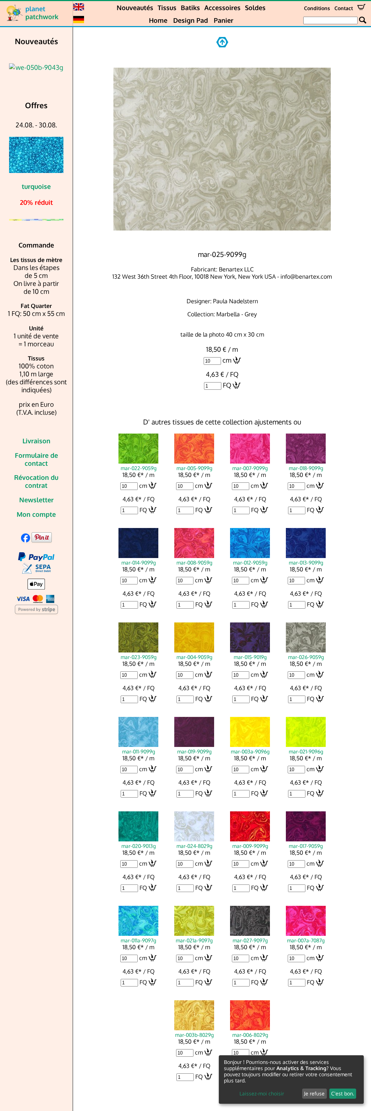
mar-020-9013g (138, 845)
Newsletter (36, 500)
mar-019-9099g (194, 751)
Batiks (190, 8)
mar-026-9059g (306, 657)
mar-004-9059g (194, 657)
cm (227, 360)
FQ (227, 385)
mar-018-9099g (306, 468)
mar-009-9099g (250, 845)
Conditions (317, 8)
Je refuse (314, 1093)
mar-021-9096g (306, 751)
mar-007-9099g (250, 468)
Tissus (167, 8)
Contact (343, 8)
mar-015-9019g (250, 657)
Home (158, 20)
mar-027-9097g (250, 940)
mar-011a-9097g (138, 940)
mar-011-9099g (138, 751)
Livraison (36, 441)
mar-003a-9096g (250, 751)
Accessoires (222, 8)
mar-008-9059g (194, 562)
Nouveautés (135, 8)
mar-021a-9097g (194, 940)
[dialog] (291, 1079)
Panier (223, 20)
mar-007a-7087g (306, 940)
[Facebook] (25, 540)
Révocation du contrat (36, 481)
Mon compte (36, 514)
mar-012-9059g (250, 562)
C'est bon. (342, 1093)
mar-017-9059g (306, 845)
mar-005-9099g (194, 468)
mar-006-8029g (250, 1034)
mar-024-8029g (194, 845)
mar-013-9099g (306, 562)
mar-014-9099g (138, 562)
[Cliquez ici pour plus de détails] (28, 67)
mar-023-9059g (139, 657)
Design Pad (190, 20)
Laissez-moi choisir (261, 1093)
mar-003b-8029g (194, 1034)
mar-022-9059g (139, 468)
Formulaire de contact (36, 459)
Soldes (255, 8)
